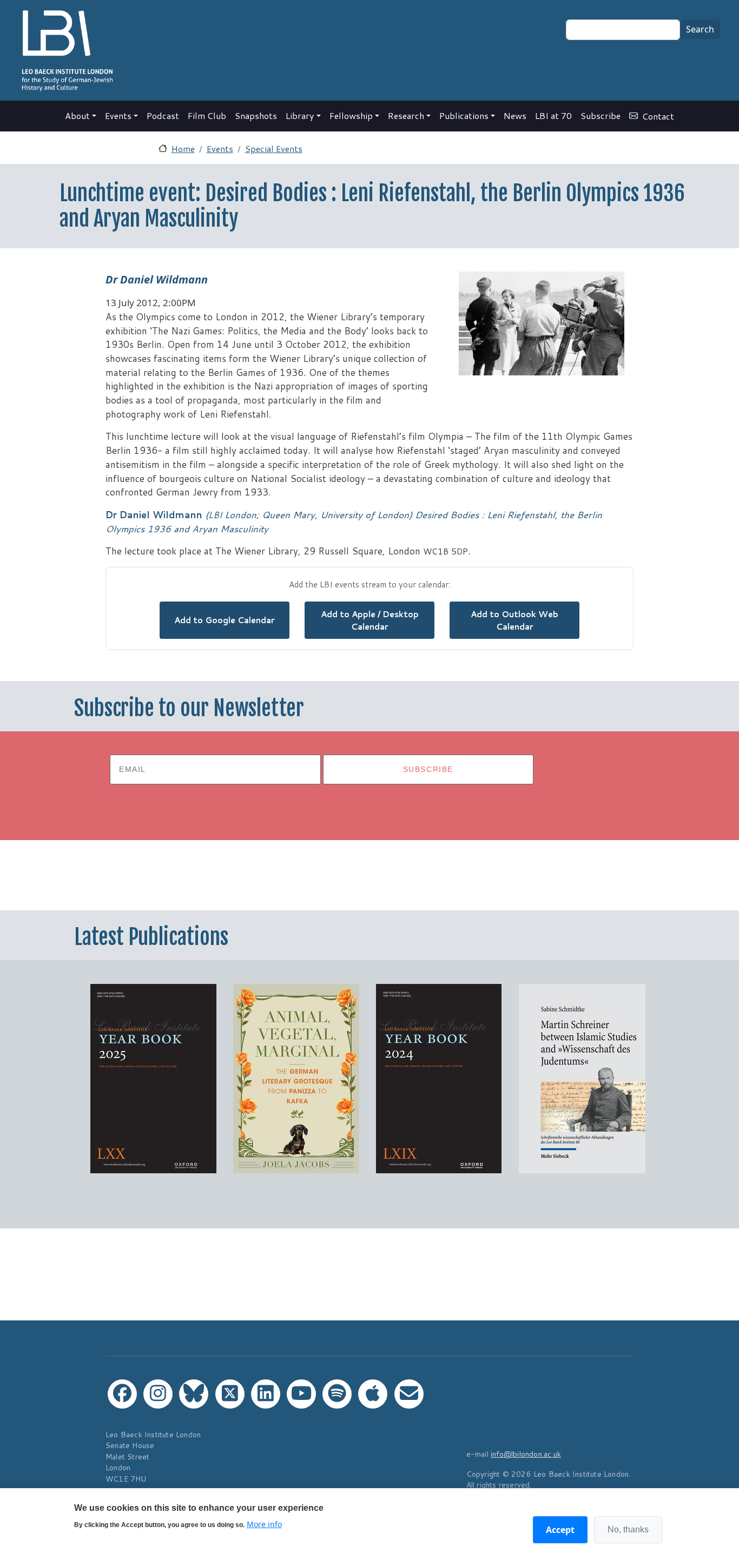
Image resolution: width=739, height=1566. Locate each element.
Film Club (207, 115)
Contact (658, 116)
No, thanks (628, 1529)
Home (183, 148)
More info (264, 1523)
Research (406, 115)
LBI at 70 (553, 115)
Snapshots (256, 115)
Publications (464, 115)
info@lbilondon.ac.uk (526, 1454)
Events (118, 115)
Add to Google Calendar (224, 620)
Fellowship (351, 115)
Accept (560, 1530)
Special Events (273, 148)
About (77, 115)
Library (300, 115)
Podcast (163, 115)
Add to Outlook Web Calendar (514, 620)
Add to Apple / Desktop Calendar (370, 620)
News (515, 115)
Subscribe (600, 115)
